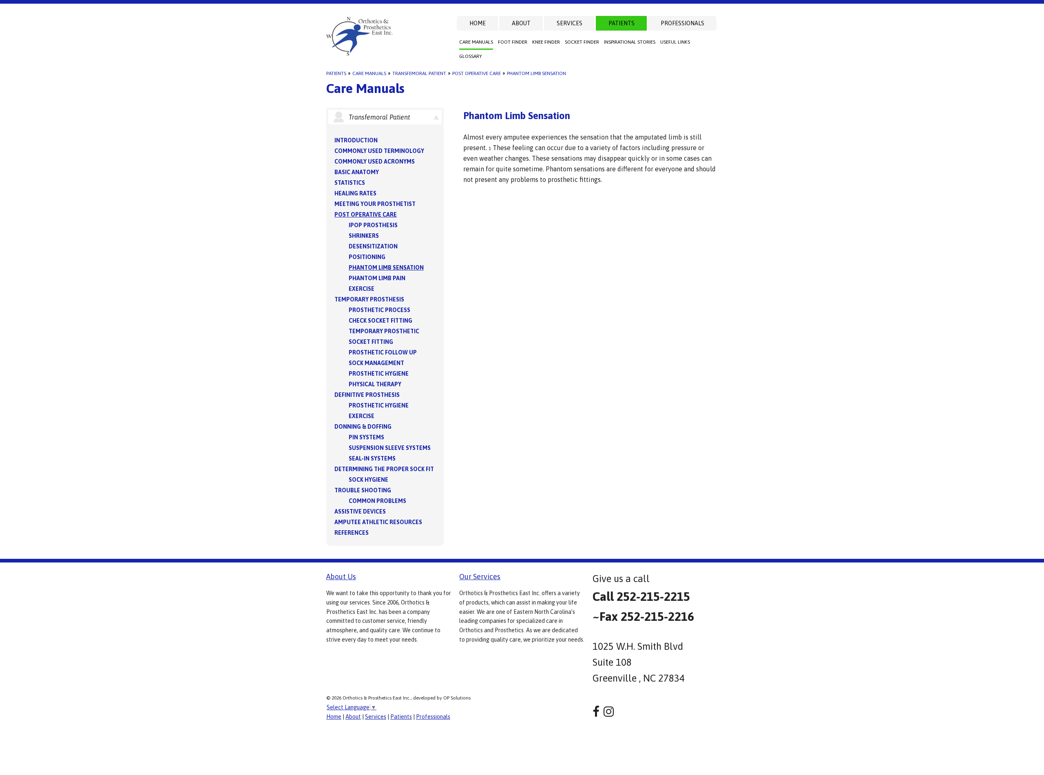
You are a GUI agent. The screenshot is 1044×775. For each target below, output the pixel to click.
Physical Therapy (375, 384)
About (521, 23)
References (351, 532)
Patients (621, 23)
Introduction (356, 140)
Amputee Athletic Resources (378, 522)
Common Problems (377, 501)
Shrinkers (364, 235)
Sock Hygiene (368, 479)
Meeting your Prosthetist (375, 204)
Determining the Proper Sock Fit (384, 469)
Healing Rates (355, 193)
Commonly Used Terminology (379, 151)
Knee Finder (546, 42)
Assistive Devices (360, 511)
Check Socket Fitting (380, 320)
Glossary (470, 56)
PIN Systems (366, 437)
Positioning (367, 257)
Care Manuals (476, 42)
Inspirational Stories (629, 42)
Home (477, 23)
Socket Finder (582, 42)
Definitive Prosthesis (367, 395)
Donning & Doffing (363, 426)
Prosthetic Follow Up (383, 352)
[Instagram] (609, 711)
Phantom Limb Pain (377, 278)
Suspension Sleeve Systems (390, 448)
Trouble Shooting (362, 490)
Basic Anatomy (356, 172)
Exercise (361, 289)
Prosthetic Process (379, 310)
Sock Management (376, 363)
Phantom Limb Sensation (536, 73)
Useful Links (675, 42)
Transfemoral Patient (419, 73)
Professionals (682, 23)
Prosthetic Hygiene (379, 373)
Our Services (479, 576)
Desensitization (373, 246)
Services (569, 23)
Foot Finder (512, 42)
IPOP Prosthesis (373, 225)
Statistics (349, 182)
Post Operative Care (476, 73)
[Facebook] (596, 711)
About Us (341, 576)
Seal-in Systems (372, 458)
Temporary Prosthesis (369, 299)
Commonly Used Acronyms (374, 161)
